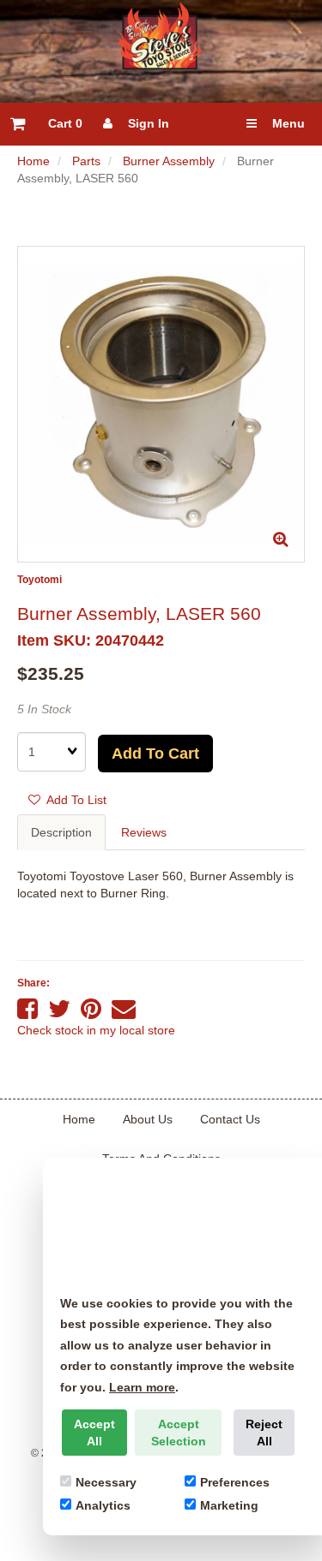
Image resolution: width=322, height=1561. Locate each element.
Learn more (142, 1387)
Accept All (94, 1432)
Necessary (106, 1482)
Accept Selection (178, 1432)
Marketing (229, 1505)
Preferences (235, 1482)
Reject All (264, 1432)
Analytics (103, 1505)
